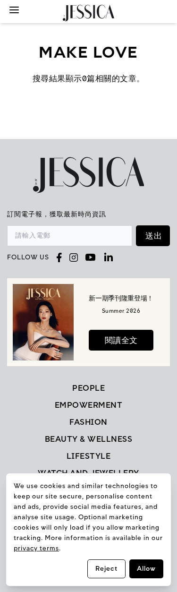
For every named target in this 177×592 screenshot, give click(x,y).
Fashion (88, 422)
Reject (106, 569)
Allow (146, 569)
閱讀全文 (121, 340)
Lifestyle (89, 456)
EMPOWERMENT (89, 405)
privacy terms (36, 548)
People (88, 388)
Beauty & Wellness (89, 439)
